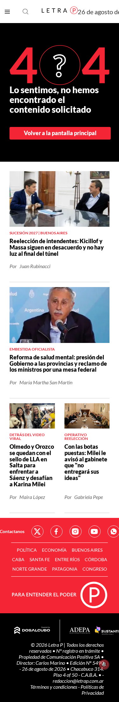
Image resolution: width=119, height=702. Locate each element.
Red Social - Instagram (75, 531)
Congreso (95, 569)
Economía (54, 550)
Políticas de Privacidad (92, 690)
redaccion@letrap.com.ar (78, 681)
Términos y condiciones (54, 687)
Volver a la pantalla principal (60, 132)
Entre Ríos (67, 559)
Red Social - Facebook (56, 531)
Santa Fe (40, 559)
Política (27, 550)
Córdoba (96, 559)
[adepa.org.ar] (79, 631)
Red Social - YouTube (94, 531)
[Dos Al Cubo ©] (32, 630)
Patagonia (64, 569)
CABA (18, 559)
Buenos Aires (87, 550)
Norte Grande (29, 569)
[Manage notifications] (104, 664)
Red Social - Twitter (37, 531)
